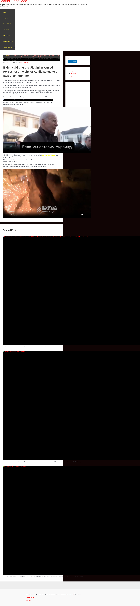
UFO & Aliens (6, 35)
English (72, 71)
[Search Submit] (69, 61)
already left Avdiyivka (48, 155)
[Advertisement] (78, 106)
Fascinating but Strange (9, 47)
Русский (73, 76)
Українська (73, 73)
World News (6, 18)
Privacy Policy (30, 597)
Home (4, 12)
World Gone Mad (69, 594)
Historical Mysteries (8, 41)
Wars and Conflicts (8, 24)
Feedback (29, 600)
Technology (6, 29)
